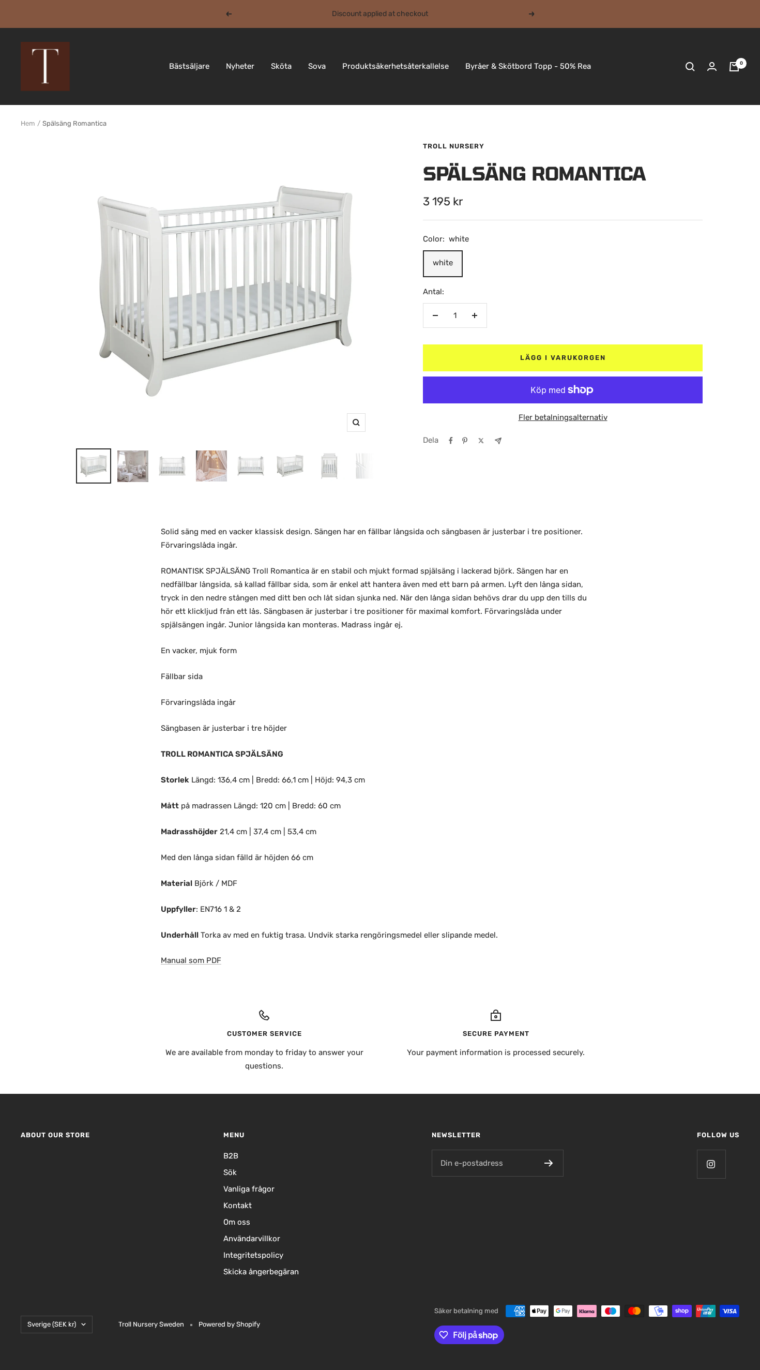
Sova (317, 66)
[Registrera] (548, 1163)
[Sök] (690, 66)
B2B (230, 1156)
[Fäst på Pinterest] (464, 440)
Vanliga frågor (249, 1189)
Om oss (236, 1222)
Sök (230, 1172)
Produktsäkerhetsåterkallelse (395, 66)
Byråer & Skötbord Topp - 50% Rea (528, 66)
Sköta (281, 66)
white (443, 262)
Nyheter (240, 66)
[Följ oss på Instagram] (711, 1164)
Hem (28, 123)
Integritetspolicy (253, 1255)
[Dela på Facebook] (451, 440)
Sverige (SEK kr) (51, 1324)
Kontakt (237, 1205)
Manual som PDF (191, 960)
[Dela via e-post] (498, 441)
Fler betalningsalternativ (563, 417)
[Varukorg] (734, 66)
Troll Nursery (453, 146)
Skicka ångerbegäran (261, 1271)
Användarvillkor (251, 1238)
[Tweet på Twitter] (481, 440)
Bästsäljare (189, 66)
